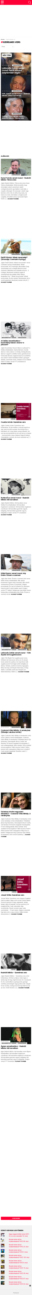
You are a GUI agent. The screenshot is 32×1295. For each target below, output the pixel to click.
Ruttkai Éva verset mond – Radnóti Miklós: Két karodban (15, 499)
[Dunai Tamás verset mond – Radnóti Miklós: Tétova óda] (16, 167)
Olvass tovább (13, 199)
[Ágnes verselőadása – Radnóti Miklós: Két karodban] (16, 1035)
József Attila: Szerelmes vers (12, 895)
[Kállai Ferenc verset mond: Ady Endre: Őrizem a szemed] (16, 562)
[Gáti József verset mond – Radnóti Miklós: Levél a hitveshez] (16, 86)
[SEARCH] (29, 2)
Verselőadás (17, 65)
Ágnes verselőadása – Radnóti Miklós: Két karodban (13, 1047)
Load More (16, 1218)
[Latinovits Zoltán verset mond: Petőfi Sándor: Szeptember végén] (16, 64)
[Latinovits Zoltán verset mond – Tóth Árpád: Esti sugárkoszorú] (16, 642)
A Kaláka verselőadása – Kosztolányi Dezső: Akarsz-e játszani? (12, 343)
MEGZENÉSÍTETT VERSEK (9, 337)
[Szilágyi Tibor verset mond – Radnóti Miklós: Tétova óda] (16, 109)
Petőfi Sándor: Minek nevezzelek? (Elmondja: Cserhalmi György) (14, 258)
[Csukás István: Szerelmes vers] (16, 411)
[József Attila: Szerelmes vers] (16, 884)
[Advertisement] (16, 21)
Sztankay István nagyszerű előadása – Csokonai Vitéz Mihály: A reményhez (16, 814)
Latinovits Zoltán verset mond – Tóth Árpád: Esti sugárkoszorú (16, 654)
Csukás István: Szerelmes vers (13, 422)
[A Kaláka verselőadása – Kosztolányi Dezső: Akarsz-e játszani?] (16, 330)
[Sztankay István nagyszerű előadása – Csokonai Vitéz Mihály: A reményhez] (16, 801)
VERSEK (13, 419)
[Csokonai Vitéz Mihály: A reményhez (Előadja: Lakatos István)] (16, 719)
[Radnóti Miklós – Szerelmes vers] (16, 961)
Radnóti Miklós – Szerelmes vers (14, 972)
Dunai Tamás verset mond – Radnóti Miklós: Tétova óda (16, 179)
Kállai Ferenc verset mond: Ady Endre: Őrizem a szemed (13, 574)
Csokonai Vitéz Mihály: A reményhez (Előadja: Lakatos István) (15, 731)
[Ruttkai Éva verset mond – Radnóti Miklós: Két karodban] (16, 487)
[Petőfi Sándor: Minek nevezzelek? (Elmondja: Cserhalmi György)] (16, 246)
